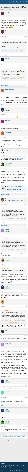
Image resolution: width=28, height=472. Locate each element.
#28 (26, 155)
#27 (26, 137)
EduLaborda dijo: (5, 208)
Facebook (3, 468)
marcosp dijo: (5, 40)
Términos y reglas (10, 465)
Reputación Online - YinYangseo (15, 186)
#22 (26, 36)
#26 (26, 126)
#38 (26, 397)
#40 (26, 426)
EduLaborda (8, 163)
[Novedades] (23, 1)
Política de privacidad (19, 465)
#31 (26, 235)
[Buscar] (26, 1)
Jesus (6, 380)
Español (4, 463)
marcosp (7, 120)
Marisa (7, 229)
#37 (26, 385)
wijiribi (7, 421)
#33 (26, 291)
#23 (26, 64)
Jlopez (6, 109)
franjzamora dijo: (5, 67)
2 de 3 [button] (14, 434)
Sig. (19, 434)
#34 (26, 306)
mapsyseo (8, 132)
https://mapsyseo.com (17, 141)
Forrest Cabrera (9, 89)
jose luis (7, 391)
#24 (26, 95)
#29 (26, 168)
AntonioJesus (8, 343)
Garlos (7, 12)
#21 (26, 18)
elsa (6, 330)
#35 (26, 335)
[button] (1, 2)
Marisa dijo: (4, 268)
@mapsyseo (20, 159)
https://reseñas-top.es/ (16, 351)
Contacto (3, 465)
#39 (26, 415)
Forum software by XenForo (12, 470)
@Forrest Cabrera (11, 117)
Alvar (6, 301)
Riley (3, 9)
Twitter (8, 468)
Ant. (9, 434)
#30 (26, 204)
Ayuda (2, 466)
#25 (26, 114)
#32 (26, 264)
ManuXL (7, 58)
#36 (26, 349)
